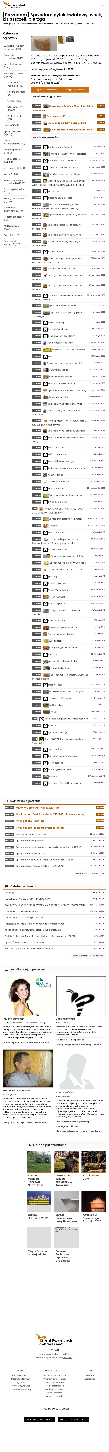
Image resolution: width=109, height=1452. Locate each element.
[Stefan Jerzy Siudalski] (28, 1068)
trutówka (54, 892)
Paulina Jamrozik (13, 1018)
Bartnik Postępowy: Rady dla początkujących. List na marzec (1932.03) (54, 936)
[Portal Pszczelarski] (14, 4)
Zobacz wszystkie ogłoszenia (90, 873)
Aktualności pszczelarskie (54, 1375)
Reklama (90, 1375)
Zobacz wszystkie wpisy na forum (88, 956)
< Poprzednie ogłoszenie (46, 90)
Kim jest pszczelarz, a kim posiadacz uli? (54, 917)
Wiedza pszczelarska (54, 1389)
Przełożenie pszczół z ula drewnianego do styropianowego (54, 923)
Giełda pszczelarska (54, 1385)
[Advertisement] (13, 1181)
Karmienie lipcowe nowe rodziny (54, 911)
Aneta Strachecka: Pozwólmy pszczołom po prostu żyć (54, 930)
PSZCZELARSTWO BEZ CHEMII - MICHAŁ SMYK (54, 898)
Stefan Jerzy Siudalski (16, 1090)
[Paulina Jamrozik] (28, 996)
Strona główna (9, 24)
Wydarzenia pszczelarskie (54, 1379)
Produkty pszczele (46, 24)
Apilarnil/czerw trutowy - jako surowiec (54, 942)
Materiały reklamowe (21, 1379)
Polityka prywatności (21, 1385)
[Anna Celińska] (81, 1069)
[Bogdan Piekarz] (81, 996)
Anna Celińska (65, 1092)
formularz (67, 1357)
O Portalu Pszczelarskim (21, 1375)
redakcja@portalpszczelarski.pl (54, 1354)
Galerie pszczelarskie (49, 1145)
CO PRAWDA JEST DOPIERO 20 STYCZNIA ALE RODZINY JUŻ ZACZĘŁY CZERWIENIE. (54, 905)
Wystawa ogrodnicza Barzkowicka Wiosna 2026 (54, 948)
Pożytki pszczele (54, 1392)
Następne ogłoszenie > (75, 90)
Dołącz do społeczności (39, 1419)
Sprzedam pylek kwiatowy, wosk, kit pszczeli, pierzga (75, 24)
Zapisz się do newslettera (73, 1419)
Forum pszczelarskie (54, 1382)
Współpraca (89, 1379)
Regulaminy (21, 1382)
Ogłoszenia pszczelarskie (27, 24)
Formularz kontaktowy (21, 1389)
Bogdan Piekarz (65, 1018)
